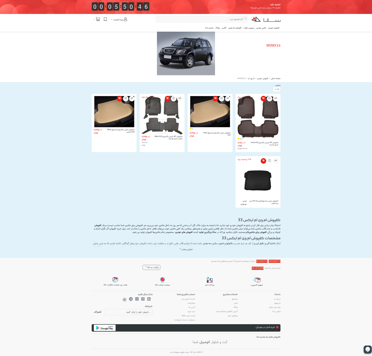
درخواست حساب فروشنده (185, 320)
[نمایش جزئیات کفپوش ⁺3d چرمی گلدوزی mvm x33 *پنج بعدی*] (258, 117)
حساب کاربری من (188, 299)
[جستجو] (245, 19)
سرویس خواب (249, 28)
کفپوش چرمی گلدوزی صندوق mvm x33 (216, 134)
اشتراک (97, 312)
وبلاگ (217, 28)
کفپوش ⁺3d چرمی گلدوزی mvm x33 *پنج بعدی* (264, 143)
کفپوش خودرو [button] (273, 28)
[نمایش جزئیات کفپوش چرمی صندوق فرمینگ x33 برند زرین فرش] (258, 179)
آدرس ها (191, 307)
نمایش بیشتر (187, 249)
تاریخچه (277, 303)
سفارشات (191, 303)
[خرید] (263, 98)
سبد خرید (191, 311)
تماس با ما (209, 28)
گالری (224, 28)
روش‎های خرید (233, 315)
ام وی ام (251, 78)
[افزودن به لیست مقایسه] (275, 98)
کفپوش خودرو (262, 78)
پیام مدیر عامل (274, 307)
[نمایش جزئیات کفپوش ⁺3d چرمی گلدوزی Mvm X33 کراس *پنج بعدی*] (162, 115)
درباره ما (277, 299)
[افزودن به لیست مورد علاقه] (269, 98)
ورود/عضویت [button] (118, 19)
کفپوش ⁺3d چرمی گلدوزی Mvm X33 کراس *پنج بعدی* (169, 137)
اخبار (236, 303)
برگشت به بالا (153, 267)
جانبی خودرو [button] (261, 28)
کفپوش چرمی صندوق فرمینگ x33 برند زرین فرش (263, 202)
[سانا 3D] (266, 19)
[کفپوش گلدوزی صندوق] (210, 112)
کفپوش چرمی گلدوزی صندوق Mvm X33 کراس (121, 130)
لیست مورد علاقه (188, 315)
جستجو (235, 299)
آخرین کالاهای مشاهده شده (227, 311)
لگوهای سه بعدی (235, 28)
